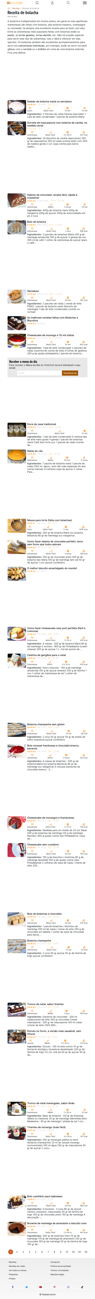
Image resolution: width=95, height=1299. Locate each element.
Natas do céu (35, 451)
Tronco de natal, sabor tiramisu (45, 1004)
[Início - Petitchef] (9, 8)
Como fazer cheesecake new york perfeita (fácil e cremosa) (56, 630)
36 (85, 1252)
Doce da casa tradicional (41, 424)
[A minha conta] (52, 3)
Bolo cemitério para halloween (44, 1196)
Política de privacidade (61, 1266)
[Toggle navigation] (85, 3)
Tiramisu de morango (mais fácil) (46, 1127)
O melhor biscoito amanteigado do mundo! (52, 568)
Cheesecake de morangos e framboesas (50, 817)
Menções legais (57, 1274)
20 (73, 1252)
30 (79, 1252)
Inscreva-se (70, 373)
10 (67, 1252)
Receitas (12, 1262)
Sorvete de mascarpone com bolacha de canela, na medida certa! (57, 124)
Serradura (33, 291)
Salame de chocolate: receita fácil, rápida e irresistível (52, 196)
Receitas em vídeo (17, 1266)
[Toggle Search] (68, 3)
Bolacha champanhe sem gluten (46, 724)
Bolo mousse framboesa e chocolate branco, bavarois (53, 747)
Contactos (55, 1262)
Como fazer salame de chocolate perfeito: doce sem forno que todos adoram (55, 543)
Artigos (12, 1278)
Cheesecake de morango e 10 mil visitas (50, 335)
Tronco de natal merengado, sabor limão (51, 1103)
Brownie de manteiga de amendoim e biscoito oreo (57, 1223)
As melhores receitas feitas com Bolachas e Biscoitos (52, 319)
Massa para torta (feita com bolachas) (49, 520)
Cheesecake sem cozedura (43, 844)
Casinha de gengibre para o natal (46, 655)
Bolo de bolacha (36, 221)
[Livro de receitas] (37, 3)
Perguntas (13, 1274)
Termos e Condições (60, 1270)
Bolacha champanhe (39, 940)
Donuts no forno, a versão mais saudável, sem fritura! (54, 1032)
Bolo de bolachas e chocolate (44, 913)
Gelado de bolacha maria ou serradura (49, 101)
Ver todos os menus (17, 1270)
